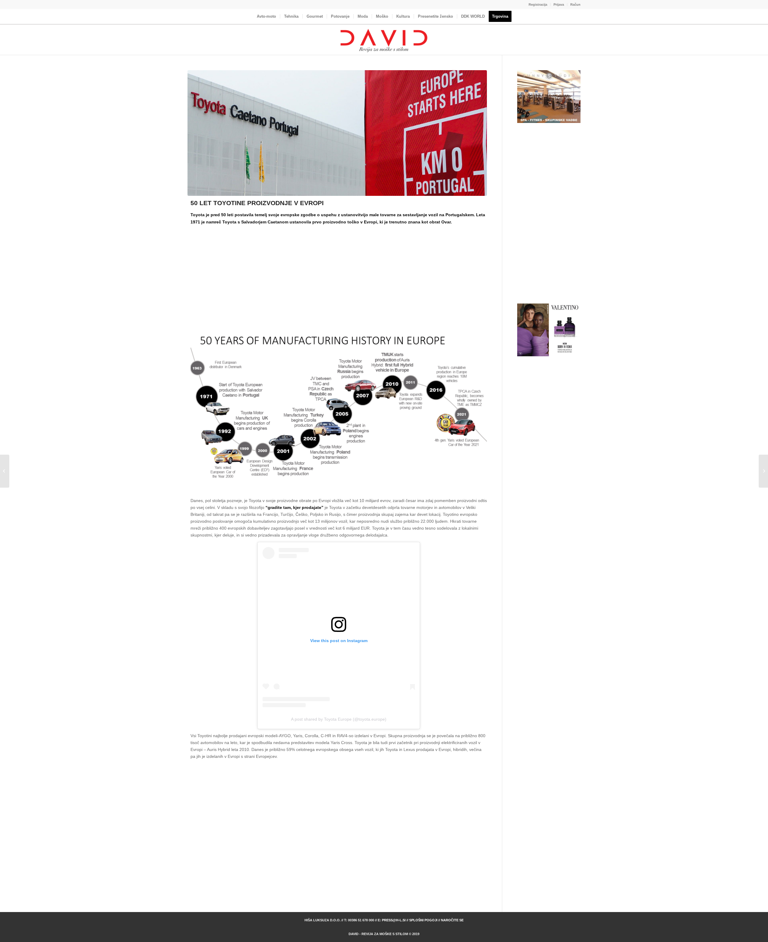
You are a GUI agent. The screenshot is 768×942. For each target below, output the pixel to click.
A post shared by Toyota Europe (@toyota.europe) (338, 719)
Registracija (538, 4)
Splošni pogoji (423, 920)
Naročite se (452, 920)
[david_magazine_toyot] (337, 133)
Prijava (559, 4)
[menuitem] (538, 4)
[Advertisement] (338, 271)
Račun (575, 4)
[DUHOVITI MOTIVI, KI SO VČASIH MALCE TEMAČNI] (4, 471)
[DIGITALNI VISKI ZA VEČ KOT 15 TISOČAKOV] (763, 471)
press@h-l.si (394, 920)
